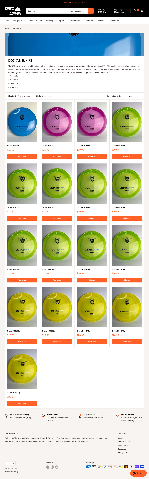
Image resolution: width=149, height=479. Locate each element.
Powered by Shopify (11, 472)
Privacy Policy (123, 453)
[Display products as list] (140, 96)
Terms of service (124, 442)
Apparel (100, 21)
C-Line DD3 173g (13, 331)
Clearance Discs (74, 21)
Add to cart (22, 156)
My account (119, 12)
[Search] (91, 11)
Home (7, 21)
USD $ (8, 463)
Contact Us (114, 21)
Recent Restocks (35, 21)
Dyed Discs (89, 21)
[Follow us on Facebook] (47, 467)
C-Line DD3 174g (48, 145)
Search (120, 438)
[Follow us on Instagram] (52, 467)
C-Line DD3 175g (83, 145)
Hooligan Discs (19, 21)
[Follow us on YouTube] (56, 467)
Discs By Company (53, 21)
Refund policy (123, 445)
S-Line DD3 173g (13, 145)
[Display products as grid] (136, 96)
